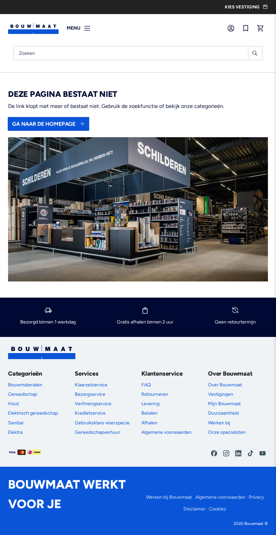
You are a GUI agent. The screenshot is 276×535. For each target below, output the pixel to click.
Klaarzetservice (91, 385)
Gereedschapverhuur (97, 432)
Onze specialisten (227, 432)
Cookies (217, 509)
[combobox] (138, 53)
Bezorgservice (90, 394)
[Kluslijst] (245, 28)
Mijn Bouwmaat (224, 404)
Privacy (256, 497)
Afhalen (149, 423)
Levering (150, 404)
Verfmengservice (93, 404)
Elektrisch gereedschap (33, 413)
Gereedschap (22, 394)
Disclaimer (194, 509)
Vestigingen (220, 394)
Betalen (149, 413)
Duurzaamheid (223, 413)
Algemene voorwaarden (166, 432)
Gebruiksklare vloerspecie (102, 423)
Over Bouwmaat (225, 385)
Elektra (15, 432)
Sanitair (16, 423)
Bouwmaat (254, 523)
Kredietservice (90, 413)
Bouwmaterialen (25, 385)
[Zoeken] (254, 53)
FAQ (146, 385)
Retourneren (154, 394)
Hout (13, 404)
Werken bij (219, 423)
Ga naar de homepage (43, 124)
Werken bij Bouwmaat (169, 497)
